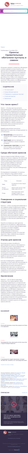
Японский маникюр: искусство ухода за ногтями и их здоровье (14, 326)
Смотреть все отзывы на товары (7, 364)
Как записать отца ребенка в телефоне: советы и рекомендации (14, 387)
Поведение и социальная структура (13, 94)
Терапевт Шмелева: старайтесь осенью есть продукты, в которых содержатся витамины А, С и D (13, 376)
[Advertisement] (14, 28)
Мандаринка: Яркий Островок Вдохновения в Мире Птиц (13, 373)
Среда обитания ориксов (11, 92)
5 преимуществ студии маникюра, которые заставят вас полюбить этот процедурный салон (14, 360)
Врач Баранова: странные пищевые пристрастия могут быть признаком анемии (14, 380)
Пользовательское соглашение (14, 438)
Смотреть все (24, 392)
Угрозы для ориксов (9, 96)
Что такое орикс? (9, 89)
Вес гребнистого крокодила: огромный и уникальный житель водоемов (12, 384)
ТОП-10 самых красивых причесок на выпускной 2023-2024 (12, 416)
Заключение (7, 98)
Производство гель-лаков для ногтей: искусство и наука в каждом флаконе (14, 343)
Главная (3, 47)
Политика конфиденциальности (14, 446)
